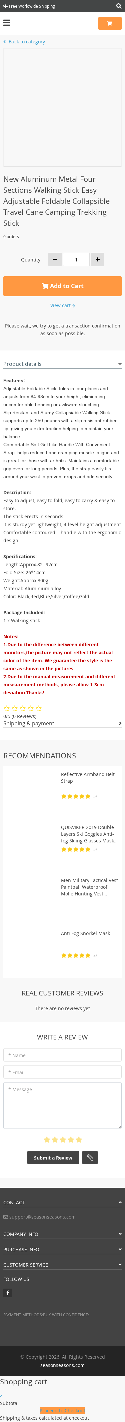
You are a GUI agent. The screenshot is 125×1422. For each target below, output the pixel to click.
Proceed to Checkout (62, 1410)
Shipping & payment (28, 723)
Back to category (26, 41)
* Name (17, 1055)
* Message (20, 1089)
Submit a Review (53, 1158)
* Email (16, 1072)
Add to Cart (66, 286)
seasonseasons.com (62, 1365)
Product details (22, 364)
